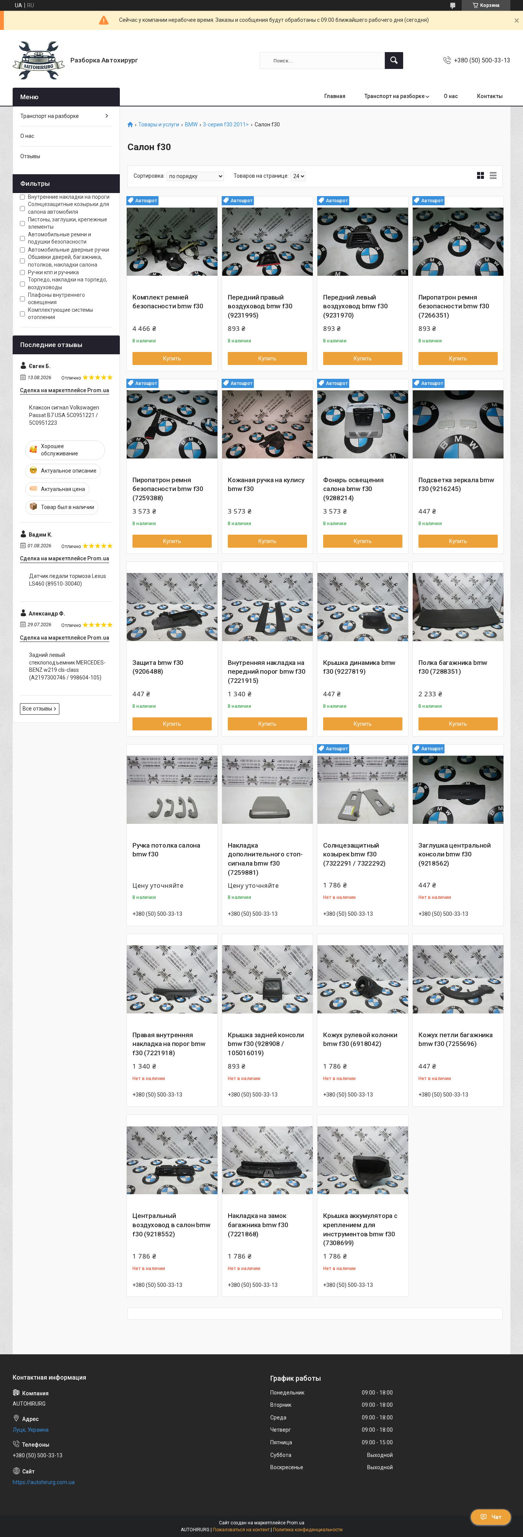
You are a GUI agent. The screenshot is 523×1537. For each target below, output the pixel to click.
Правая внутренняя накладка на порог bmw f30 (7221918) (169, 1044)
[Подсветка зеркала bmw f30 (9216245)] (458, 424)
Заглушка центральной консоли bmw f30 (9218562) (454, 854)
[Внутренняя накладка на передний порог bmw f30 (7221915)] (267, 607)
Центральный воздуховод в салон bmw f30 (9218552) (171, 1225)
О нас (451, 96)
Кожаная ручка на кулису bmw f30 (266, 484)
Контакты (490, 96)
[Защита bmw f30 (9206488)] (172, 607)
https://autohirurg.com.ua (44, 1482)
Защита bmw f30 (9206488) (157, 667)
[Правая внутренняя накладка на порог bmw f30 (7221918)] (172, 979)
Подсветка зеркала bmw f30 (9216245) (456, 484)
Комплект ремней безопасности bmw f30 (167, 301)
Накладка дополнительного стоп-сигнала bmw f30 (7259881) (265, 858)
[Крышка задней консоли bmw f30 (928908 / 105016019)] (267, 979)
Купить (172, 358)
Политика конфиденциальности (308, 1529)
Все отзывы (37, 708)
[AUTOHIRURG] (39, 60)
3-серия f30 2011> (226, 125)
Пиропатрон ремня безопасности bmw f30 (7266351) (453, 306)
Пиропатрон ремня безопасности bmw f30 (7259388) (167, 489)
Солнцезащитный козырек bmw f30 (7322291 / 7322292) (354, 854)
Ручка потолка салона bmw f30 (166, 849)
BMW (191, 125)
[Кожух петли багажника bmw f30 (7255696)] (458, 979)
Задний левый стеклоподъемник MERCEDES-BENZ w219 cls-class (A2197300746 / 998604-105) (67, 666)
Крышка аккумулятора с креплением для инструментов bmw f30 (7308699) (360, 1229)
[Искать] (394, 60)
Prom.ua (295, 1523)
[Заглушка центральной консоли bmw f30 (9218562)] (458, 790)
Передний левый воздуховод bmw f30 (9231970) (355, 306)
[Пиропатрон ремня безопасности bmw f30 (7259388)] (172, 424)
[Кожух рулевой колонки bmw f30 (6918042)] (362, 979)
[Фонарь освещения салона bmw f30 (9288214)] (362, 424)
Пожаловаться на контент (241, 1529)
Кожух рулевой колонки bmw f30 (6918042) (360, 1039)
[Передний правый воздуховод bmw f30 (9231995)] (267, 241)
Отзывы (30, 156)
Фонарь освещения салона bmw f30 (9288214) (353, 489)
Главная (334, 96)
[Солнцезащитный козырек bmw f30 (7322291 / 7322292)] (362, 790)
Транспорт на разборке (394, 96)
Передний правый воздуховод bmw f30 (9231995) (260, 306)
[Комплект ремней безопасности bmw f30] (172, 241)
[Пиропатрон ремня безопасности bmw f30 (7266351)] (458, 241)
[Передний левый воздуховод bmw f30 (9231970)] (362, 241)
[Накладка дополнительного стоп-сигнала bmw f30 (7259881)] (267, 790)
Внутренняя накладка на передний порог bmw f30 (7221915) (267, 672)
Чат (497, 1517)
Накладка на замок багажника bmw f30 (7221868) (258, 1225)
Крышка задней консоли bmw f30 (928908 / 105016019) (266, 1044)
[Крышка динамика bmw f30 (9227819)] (362, 607)
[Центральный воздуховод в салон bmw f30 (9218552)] (172, 1160)
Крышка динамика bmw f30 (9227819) (359, 667)
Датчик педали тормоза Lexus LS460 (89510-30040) (67, 580)
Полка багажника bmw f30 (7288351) (452, 667)
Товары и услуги (158, 125)
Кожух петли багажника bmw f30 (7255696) (455, 1039)
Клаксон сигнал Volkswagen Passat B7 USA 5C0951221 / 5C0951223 (64, 415)
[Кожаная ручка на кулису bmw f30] (267, 424)
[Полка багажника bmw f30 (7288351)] (458, 607)
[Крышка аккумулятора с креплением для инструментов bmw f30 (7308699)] (362, 1160)
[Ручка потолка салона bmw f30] (172, 790)
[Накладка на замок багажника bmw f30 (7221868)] (267, 1160)
